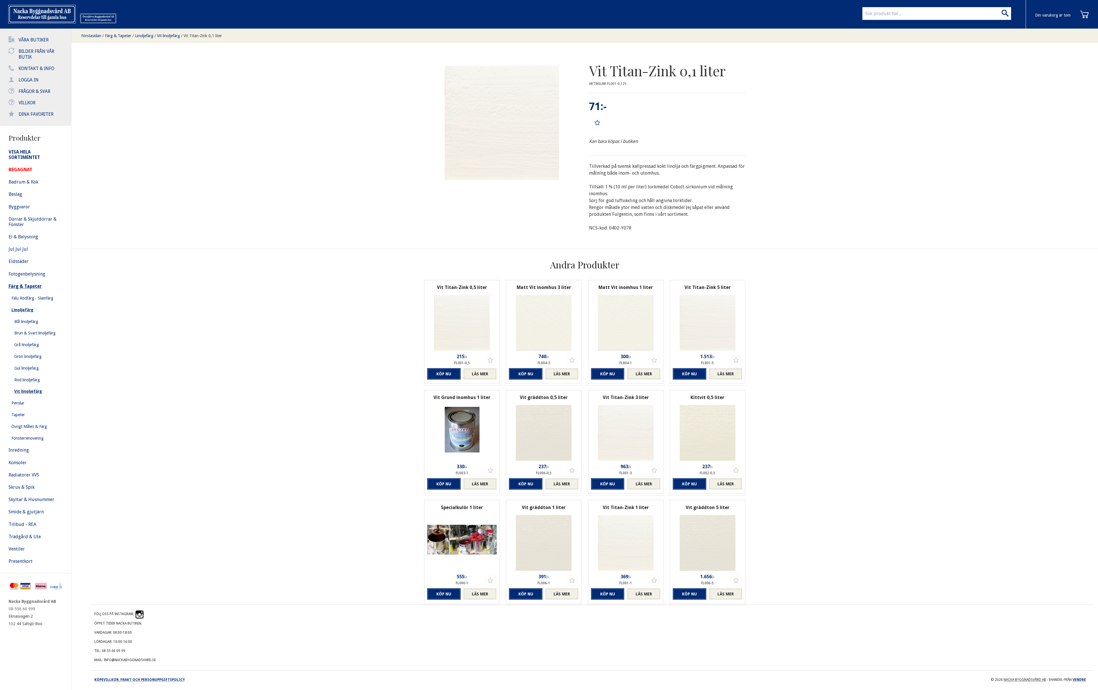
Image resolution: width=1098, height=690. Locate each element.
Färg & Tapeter (118, 35)
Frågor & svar (34, 91)
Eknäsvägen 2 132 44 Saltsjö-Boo (25, 620)
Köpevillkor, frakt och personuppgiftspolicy (139, 680)
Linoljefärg (144, 35)
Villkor (27, 102)
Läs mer (480, 374)
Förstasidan (91, 35)
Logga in (29, 80)
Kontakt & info (36, 68)
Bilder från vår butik (36, 54)
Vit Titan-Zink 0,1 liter (203, 35)
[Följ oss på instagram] (139, 614)
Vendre (1079, 680)
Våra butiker (34, 40)
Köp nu (443, 374)
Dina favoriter (36, 114)
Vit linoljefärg (168, 35)
